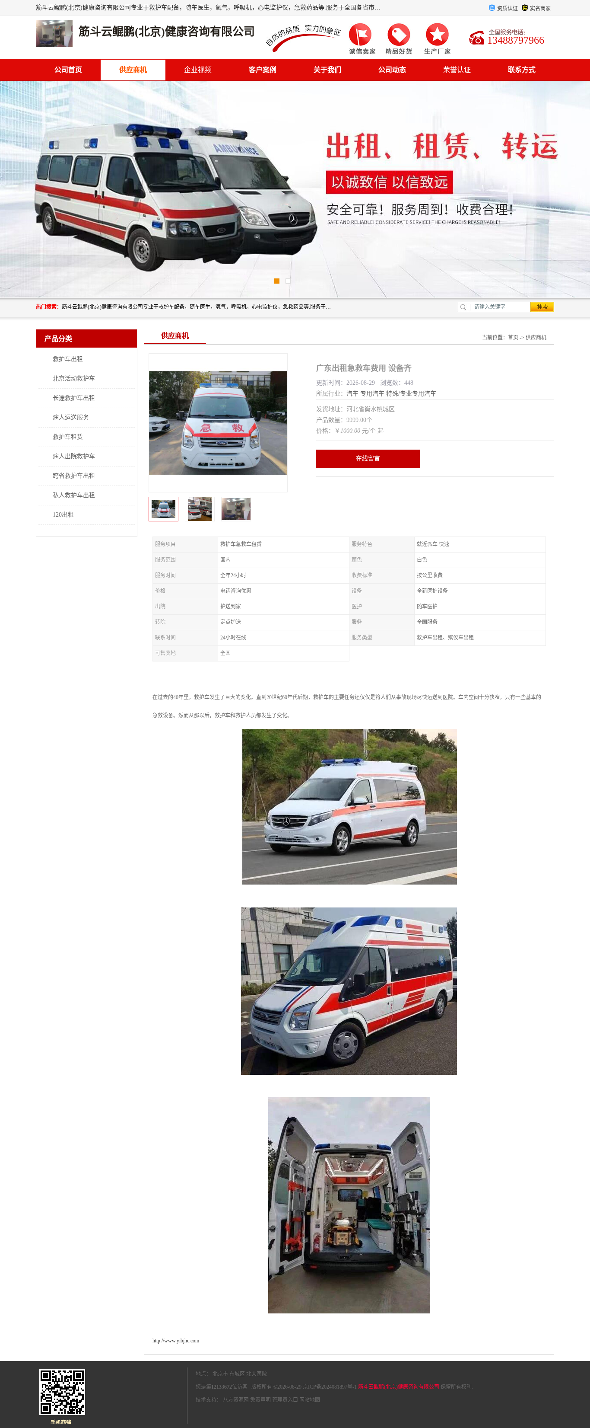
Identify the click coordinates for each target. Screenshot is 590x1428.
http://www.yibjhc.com (175, 1341)
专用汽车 (372, 393)
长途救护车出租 (74, 398)
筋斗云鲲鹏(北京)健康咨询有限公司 (398, 1387)
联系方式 (522, 69)
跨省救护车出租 (74, 476)
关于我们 (327, 69)
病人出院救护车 (74, 456)
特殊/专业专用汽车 (411, 393)
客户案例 (262, 69)
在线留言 (368, 458)
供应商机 (133, 69)
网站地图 (309, 1400)
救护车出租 (68, 359)
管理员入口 (285, 1400)
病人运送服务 (71, 417)
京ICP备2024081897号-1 (330, 1387)
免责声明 (260, 1400)
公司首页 (68, 69)
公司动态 (392, 69)
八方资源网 (236, 1400)
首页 (513, 338)
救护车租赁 (68, 437)
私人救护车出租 (74, 495)
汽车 (352, 393)
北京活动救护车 (74, 378)
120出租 (63, 514)
